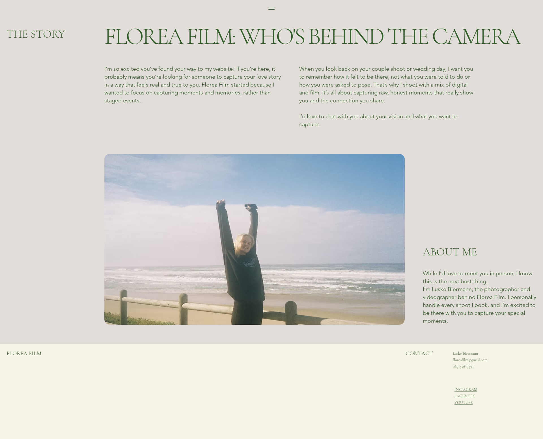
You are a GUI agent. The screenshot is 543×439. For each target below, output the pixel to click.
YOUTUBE (463, 402)
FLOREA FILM (24, 353)
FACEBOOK (464, 396)
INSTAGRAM (465, 389)
